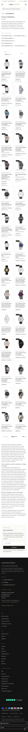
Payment (3, 651)
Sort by (5, 51)
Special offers (4, 681)
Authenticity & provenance (7, 683)
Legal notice (3, 716)
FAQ (2, 671)
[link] (5, 436)
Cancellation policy (4, 713)
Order (2, 649)
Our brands (4, 626)
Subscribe (14, 547)
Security (3, 646)
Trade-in (3, 636)
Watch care (4, 688)
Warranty (3, 663)
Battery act (10, 716)
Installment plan (5, 653)
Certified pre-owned (6, 623)
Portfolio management (6, 691)
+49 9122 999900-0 (8, 579)
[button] (25, 4)
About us (3, 673)
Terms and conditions (14, 713)
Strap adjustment (5, 676)
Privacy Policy (20, 550)
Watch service (4, 678)
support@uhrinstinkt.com (9, 584)
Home (2, 13)
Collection (3, 658)
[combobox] (14, 8)
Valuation (3, 638)
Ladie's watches (5, 618)
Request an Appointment (7, 605)
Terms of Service (6, 551)
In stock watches (5, 621)
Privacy (21, 713)
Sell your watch (4, 633)
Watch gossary (4, 686)
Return (2, 661)
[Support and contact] (25, 729)
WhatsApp (5, 582)
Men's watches (4, 616)
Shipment (3, 656)
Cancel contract (16, 716)
